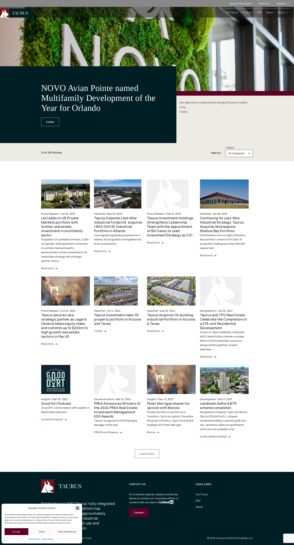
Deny (42, 531)
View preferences (67, 531)
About (199, 507)
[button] (77, 508)
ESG (198, 500)
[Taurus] (15, 13)
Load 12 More (147, 453)
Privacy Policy (47, 539)
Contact (139, 512)
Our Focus (202, 494)
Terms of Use (34, 539)
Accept (16, 531)
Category (230, 147)
